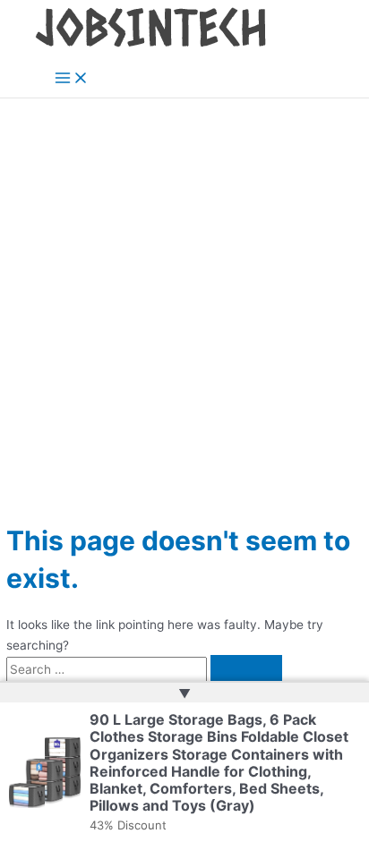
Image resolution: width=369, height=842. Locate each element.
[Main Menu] (71, 79)
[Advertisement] (184, 291)
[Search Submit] (246, 670)
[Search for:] (144, 669)
